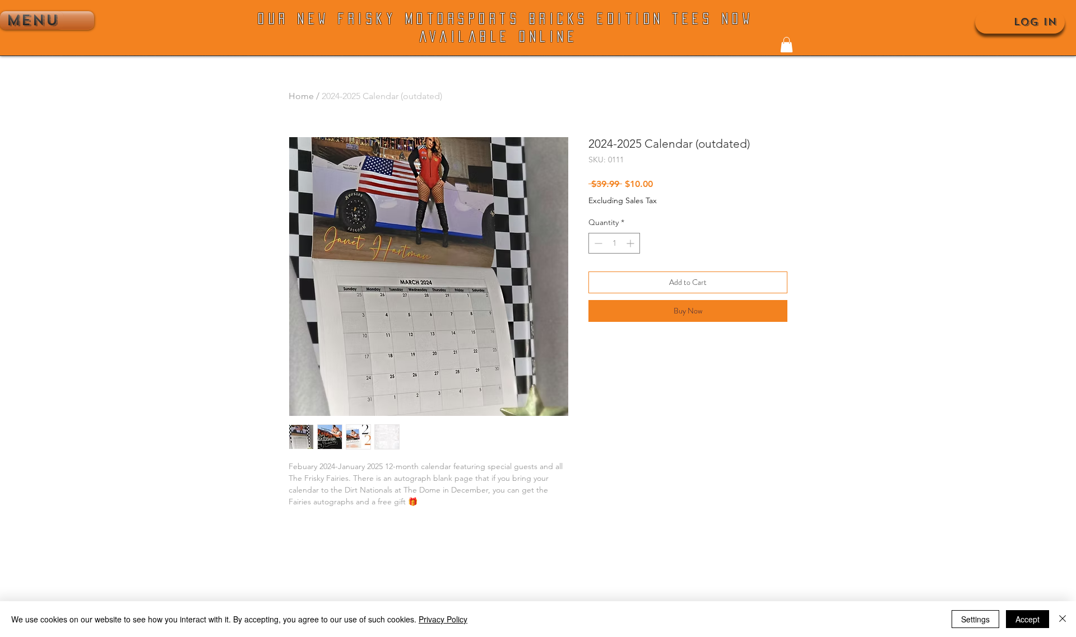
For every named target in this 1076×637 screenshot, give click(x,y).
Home (301, 96)
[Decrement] (597, 243)
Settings (975, 619)
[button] (786, 44)
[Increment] (631, 243)
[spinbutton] (614, 243)
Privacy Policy (443, 619)
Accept (1027, 619)
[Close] (1062, 619)
